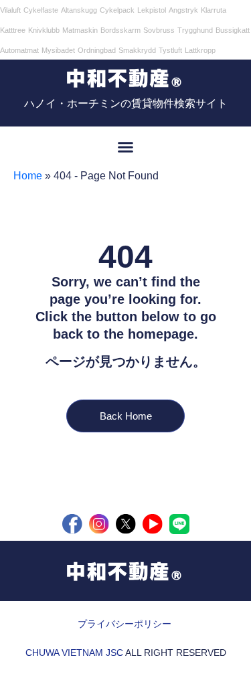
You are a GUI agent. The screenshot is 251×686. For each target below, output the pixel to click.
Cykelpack (117, 10)
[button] (125, 147)
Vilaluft (10, 10)
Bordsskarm (120, 30)
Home (27, 175)
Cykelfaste (40, 10)
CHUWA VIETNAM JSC (74, 652)
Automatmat (19, 50)
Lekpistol (151, 10)
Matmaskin (80, 30)
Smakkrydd (137, 50)
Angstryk (183, 10)
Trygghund (195, 30)
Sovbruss (159, 30)
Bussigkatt (233, 30)
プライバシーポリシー (124, 623)
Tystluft (170, 50)
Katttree (12, 30)
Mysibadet (58, 50)
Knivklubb (44, 30)
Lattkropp (200, 50)
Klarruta (213, 10)
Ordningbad (97, 50)
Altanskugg (79, 10)
